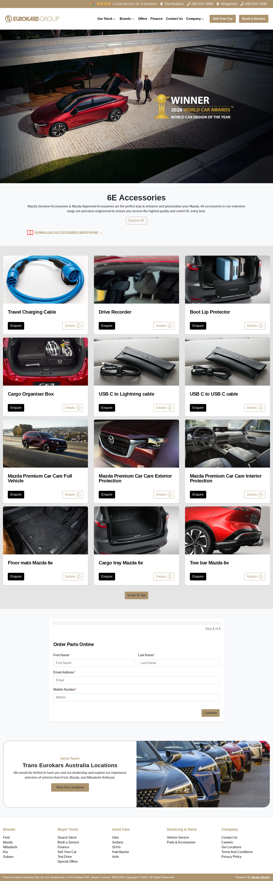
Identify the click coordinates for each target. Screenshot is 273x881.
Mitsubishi (10, 847)
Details (70, 325)
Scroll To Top (136, 595)
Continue (210, 713)
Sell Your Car (223, 18)
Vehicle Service (178, 837)
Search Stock (67, 837)
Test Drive (65, 856)
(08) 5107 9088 (202, 4)
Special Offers (68, 861)
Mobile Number (64, 689)
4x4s (115, 856)
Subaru (8, 856)
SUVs (116, 847)
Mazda (8, 842)
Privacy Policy (231, 856)
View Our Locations (70, 787)
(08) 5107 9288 (256, 4)
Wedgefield (229, 4)
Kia (5, 852)
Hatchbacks (120, 852)
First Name (61, 655)
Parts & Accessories (181, 842)
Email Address (64, 672)
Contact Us (174, 18)
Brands (125, 18)
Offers (142, 18)
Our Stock (105, 18)
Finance (156, 18)
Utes (115, 837)
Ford (6, 837)
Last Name (146, 655)
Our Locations (231, 847)
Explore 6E (136, 220)
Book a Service (253, 18)
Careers (227, 842)
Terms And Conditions (237, 852)
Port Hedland (174, 4)
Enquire (16, 325)
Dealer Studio (261, 877)
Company (193, 18)
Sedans (117, 842)
